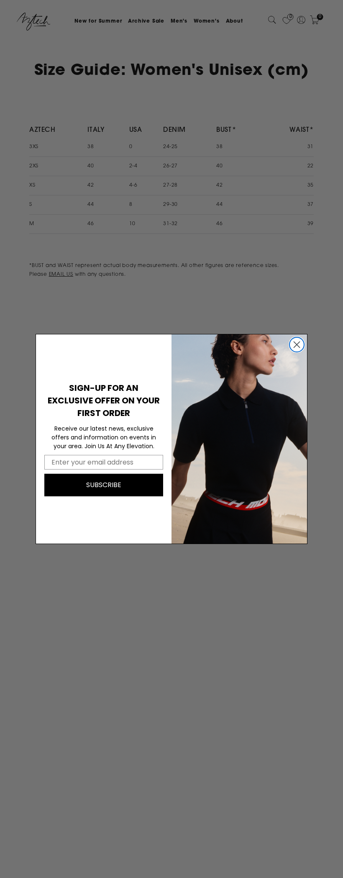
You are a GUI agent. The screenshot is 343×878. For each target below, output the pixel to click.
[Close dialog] (296, 344)
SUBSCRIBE (103, 485)
